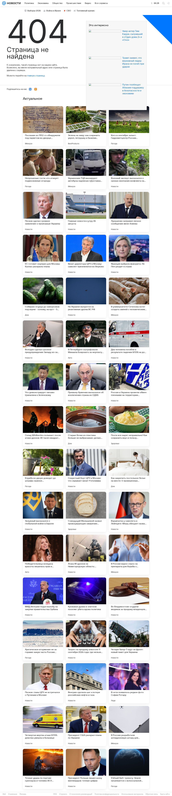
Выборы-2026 (34, 11)
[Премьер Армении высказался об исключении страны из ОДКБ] (86, 383)
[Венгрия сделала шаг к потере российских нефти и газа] (86, 683)
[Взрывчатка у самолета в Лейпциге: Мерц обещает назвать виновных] (129, 512)
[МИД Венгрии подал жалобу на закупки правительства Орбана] (43, 597)
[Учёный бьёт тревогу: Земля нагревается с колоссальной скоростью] (129, 769)
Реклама (23, 794)
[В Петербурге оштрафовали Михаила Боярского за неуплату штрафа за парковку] (86, 340)
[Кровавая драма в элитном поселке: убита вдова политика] (86, 597)
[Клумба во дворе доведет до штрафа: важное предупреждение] (43, 469)
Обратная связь (152, 794)
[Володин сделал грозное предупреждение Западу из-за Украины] (43, 340)
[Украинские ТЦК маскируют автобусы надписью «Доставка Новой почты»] (86, 169)
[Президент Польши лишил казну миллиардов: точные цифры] (86, 769)
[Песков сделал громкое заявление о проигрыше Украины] (43, 212)
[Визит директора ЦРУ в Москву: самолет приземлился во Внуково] (86, 255)
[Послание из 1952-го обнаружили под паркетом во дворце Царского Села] (43, 126)
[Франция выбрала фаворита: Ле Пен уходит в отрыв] (129, 255)
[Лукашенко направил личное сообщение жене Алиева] (129, 212)
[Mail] (4, 3)
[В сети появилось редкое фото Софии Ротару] (129, 683)
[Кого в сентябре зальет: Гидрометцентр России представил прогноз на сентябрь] (129, 126)
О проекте (63, 794)
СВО (69, 11)
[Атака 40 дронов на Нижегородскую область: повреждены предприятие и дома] (86, 555)
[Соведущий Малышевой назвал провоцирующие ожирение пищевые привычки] (86, 512)
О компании (12, 794)
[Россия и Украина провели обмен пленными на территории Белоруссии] (129, 383)
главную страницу (36, 75)
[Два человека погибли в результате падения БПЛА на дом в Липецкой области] (129, 340)
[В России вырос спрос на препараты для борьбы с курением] (129, 555)
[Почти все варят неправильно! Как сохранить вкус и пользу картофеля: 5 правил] (129, 426)
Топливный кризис (86, 11)
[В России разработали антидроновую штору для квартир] (129, 726)
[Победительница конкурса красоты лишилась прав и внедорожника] (43, 555)
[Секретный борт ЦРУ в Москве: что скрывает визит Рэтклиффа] (86, 469)
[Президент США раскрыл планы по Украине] (86, 726)
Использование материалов (132, 794)
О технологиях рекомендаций (80, 794)
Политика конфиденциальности (107, 794)
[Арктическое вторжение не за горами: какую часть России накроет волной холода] (43, 640)
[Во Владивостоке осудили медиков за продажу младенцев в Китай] (129, 597)
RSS (55, 794)
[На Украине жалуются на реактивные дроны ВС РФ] (86, 298)
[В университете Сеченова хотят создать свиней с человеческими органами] (129, 298)
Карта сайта (165, 794)
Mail (4, 794)
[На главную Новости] (13, 3)
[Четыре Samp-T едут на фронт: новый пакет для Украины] (129, 640)
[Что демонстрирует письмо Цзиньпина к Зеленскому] (43, 383)
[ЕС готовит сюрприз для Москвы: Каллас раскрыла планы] (43, 255)
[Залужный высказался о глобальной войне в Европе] (43, 512)
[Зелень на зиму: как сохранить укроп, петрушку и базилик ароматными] (86, 126)
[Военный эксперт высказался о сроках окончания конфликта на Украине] (129, 169)
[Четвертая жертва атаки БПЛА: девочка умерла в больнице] (43, 726)
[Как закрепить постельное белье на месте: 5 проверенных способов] (129, 469)
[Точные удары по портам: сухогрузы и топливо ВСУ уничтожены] (43, 769)
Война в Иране (53, 11)
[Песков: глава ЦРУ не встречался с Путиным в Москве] (43, 683)
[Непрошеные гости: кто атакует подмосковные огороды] (43, 169)
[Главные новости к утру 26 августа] (86, 212)
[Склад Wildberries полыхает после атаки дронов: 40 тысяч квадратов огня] (43, 426)
